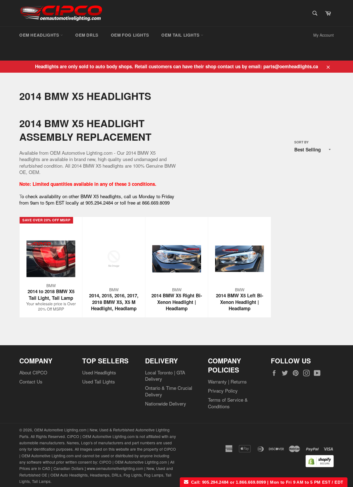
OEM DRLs (86, 35)
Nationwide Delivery (165, 403)
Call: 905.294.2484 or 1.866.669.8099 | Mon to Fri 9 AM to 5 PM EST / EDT (265, 482)
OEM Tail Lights (181, 35)
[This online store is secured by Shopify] (320, 465)
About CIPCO (33, 372)
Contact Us (30, 381)
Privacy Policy (223, 390)
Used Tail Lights (98, 381)
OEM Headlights (39, 35)
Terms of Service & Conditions (228, 402)
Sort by (301, 142)
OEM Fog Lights (130, 35)
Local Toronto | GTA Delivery (165, 375)
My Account (323, 35)
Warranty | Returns (227, 381)
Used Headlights (99, 372)
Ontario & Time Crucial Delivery (168, 391)
